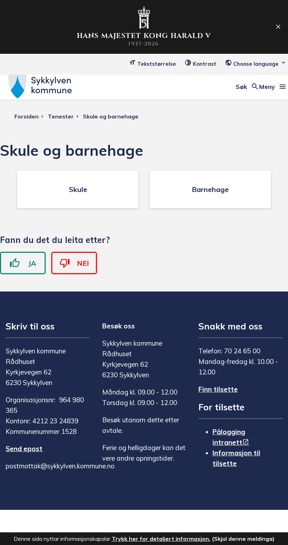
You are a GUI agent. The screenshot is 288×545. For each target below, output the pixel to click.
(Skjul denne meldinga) (243, 538)
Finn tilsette (218, 389)
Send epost (24, 448)
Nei (83, 263)
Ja (32, 263)
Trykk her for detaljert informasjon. (161, 538)
